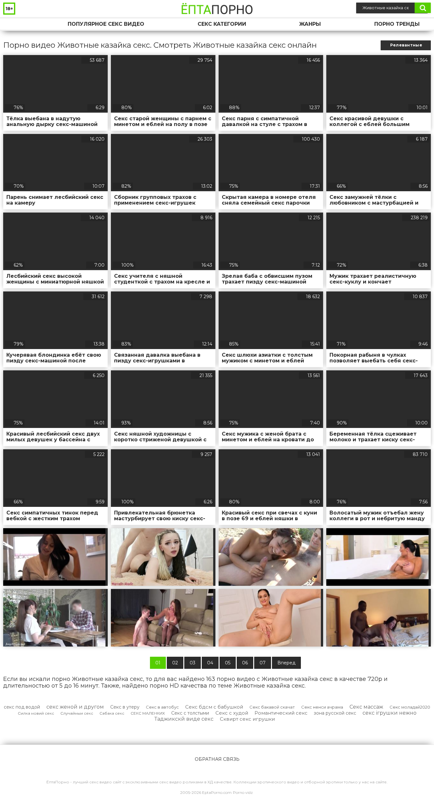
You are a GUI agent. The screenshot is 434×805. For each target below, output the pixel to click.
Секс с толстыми (190, 713)
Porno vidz (243, 792)
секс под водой (22, 707)
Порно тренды (397, 24)
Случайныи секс (76, 713)
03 (192, 663)
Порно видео (14, 24)
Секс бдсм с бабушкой (214, 707)
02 (175, 663)
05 (227, 663)
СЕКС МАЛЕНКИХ (148, 713)
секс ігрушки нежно (390, 713)
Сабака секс (111, 713)
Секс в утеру (124, 707)
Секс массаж (366, 707)
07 (263, 663)
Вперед (286, 663)
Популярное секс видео (106, 24)
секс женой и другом (75, 707)
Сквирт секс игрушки (247, 719)
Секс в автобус (162, 707)
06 (245, 663)
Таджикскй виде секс (184, 719)
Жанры (310, 24)
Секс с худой (231, 713)
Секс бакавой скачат (272, 707)
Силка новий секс (36, 713)
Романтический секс (281, 713)
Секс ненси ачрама (322, 707)
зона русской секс (335, 713)
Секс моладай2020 (410, 707)
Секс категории (222, 24)
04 (210, 663)
